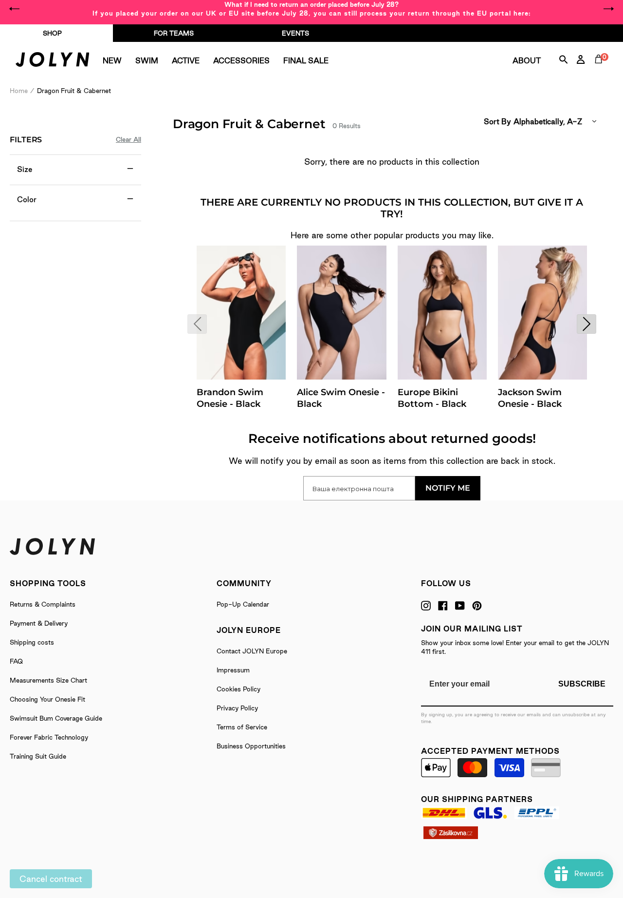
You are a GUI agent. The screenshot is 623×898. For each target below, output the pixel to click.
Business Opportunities (251, 746)
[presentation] (197, 324)
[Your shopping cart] (600, 70)
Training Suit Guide (38, 756)
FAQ (16, 661)
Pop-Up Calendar (243, 604)
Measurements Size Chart (48, 680)
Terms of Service (242, 727)
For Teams (174, 33)
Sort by (497, 121)
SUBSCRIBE (581, 684)
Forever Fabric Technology (49, 737)
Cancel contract (50, 878)
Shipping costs (32, 642)
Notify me (447, 488)
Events (295, 33)
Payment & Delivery (39, 623)
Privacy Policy (237, 708)
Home (19, 90)
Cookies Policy (238, 689)
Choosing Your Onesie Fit (47, 699)
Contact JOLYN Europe (252, 651)
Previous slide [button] (14, 9)
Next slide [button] (608, 9)
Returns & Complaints (42, 604)
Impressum (233, 670)
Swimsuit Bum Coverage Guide (56, 718)
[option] (311, 9)
